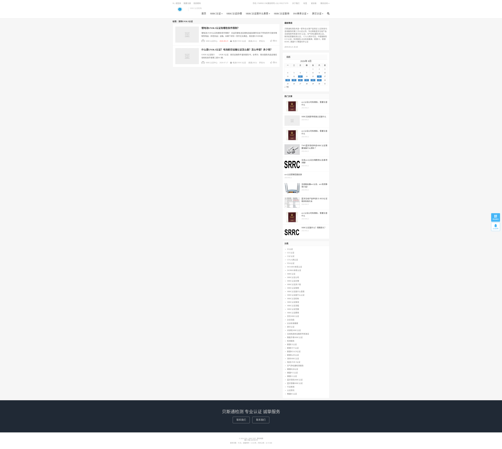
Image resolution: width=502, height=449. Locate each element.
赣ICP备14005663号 (251, 440)
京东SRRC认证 (293, 316)
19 (294, 80)
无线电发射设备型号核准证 (298, 334)
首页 (203, 13)
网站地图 (260, 438)
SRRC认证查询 (281, 13)
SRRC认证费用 (293, 313)
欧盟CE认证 (292, 344)
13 (300, 76)
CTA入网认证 (292, 260)
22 (313, 80)
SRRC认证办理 (234, 13)
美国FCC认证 (292, 373)
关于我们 (296, 3)
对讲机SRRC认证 (294, 330)
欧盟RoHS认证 (293, 355)
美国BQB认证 (292, 369)
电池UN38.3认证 (239, 41)
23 (319, 80)
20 (300, 80)
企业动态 (290, 320)
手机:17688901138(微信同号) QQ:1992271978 (270, 3)
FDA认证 (290, 263)
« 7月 (286, 87)
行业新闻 (290, 387)
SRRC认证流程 (293, 306)
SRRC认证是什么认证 (295, 295)
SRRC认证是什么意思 (257, 13)
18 (288, 80)
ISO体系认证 (299, 13)
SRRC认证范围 (293, 309)
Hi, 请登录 (177, 3)
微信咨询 (324, 3)
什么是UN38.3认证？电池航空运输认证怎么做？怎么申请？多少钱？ (237, 49)
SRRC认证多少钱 (294, 284)
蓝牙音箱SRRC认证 (295, 383)
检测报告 (290, 341)
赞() (275, 41)
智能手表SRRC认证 (295, 337)
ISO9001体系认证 (294, 270)
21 (306, 80)
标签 (305, 3)
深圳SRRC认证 (293, 359)
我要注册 (187, 3)
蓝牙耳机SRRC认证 (295, 380)
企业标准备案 (292, 323)
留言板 (313, 3)
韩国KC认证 (292, 394)
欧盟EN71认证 (293, 348)
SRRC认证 (180, 9)
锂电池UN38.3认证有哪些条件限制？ (220, 28)
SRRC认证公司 (293, 277)
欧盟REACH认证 (294, 352)
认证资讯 (290, 390)
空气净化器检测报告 (295, 366)
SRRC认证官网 (293, 288)
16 (319, 76)
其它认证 (316, 13)
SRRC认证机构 (293, 299)
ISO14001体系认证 (294, 267)
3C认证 (290, 249)
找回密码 (197, 3)
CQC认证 (290, 256)
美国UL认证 (292, 376)
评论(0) (262, 41)
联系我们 (241, 420)
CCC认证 (290, 253)
